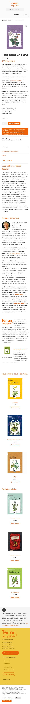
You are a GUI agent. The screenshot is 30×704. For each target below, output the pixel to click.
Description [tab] (5, 147)
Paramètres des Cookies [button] (8, 697)
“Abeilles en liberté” (19, 303)
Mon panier (16, 14)
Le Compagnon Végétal (13, 140)
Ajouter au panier (14, 123)
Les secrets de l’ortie (19, 349)
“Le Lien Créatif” (18, 294)
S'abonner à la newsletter (10, 653)
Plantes (9, 20)
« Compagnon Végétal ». (15, 80)
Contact (6, 683)
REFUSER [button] (18, 697)
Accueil (5, 20)
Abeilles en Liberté (9, 670)
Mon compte (7, 661)
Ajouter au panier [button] (15, 407)
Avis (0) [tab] (4, 155)
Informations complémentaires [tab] (10, 151)
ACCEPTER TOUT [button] (7, 700)
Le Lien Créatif (8, 667)
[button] (26, 26)
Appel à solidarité (9, 674)
